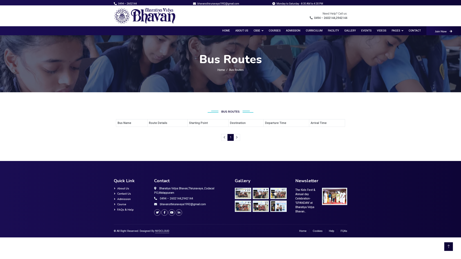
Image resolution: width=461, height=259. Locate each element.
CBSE (257, 31)
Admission (293, 31)
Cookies (318, 231)
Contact (415, 31)
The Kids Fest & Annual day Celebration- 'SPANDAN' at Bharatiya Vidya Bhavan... (305, 201)
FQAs (344, 231)
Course (121, 204)
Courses (275, 31)
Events (366, 31)
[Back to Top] (448, 246)
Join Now (441, 31)
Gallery (350, 31)
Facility (333, 31)
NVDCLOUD (162, 231)
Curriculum (314, 31)
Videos (381, 31)
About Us (241, 31)
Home (226, 31)
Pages (396, 31)
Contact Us (124, 194)
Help (331, 231)
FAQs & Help (125, 210)
